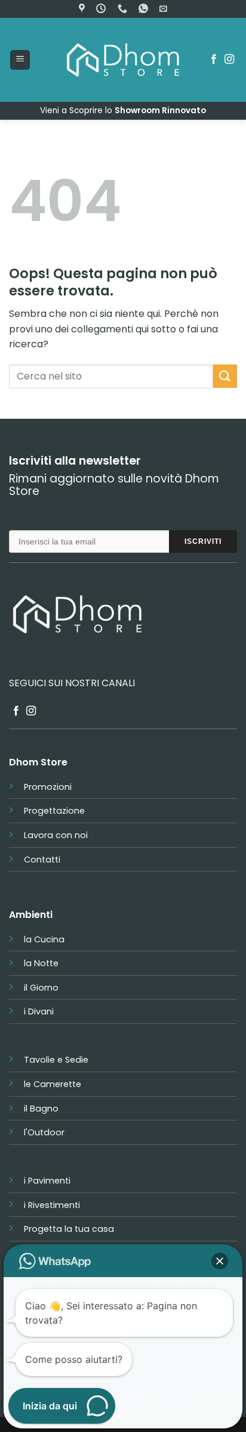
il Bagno (41, 1109)
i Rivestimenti (52, 1205)
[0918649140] (124, 8)
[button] (163, 8)
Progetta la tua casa (69, 1229)
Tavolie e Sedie (56, 1060)
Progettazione (54, 811)
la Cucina (44, 939)
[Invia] (225, 376)
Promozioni (48, 787)
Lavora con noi (56, 835)
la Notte (41, 963)
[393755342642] (145, 8)
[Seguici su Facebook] (214, 59)
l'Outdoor (44, 1132)
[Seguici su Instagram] (229, 59)
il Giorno (41, 988)
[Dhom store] (83, 8)
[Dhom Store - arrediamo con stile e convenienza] (123, 60)
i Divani (39, 1011)
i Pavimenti (47, 1181)
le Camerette (52, 1084)
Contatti (42, 860)
